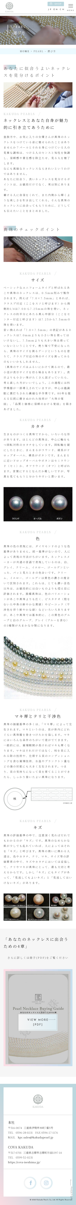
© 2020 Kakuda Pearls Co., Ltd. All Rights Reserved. (51, 1200)
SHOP (58, 4)
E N (56, 9)
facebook (30, 1183)
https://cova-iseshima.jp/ (24, 1162)
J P (49, 9)
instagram (46, 1183)
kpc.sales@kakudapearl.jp (35, 1137)
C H (62, 9)
